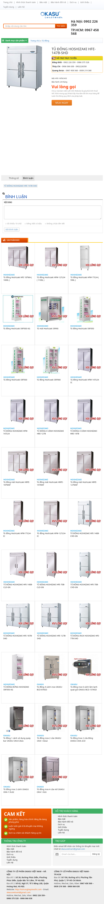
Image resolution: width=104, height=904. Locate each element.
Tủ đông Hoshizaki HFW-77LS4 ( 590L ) (84, 278)
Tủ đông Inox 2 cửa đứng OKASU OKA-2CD (81, 739)
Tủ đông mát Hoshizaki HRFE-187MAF (16, 483)
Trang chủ (7, 2)
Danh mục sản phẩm (15, 40)
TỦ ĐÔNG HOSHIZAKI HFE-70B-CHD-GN (84, 586)
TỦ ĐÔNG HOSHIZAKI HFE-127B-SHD (51, 637)
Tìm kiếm (61, 26)
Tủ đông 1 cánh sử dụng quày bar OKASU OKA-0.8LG (16, 739)
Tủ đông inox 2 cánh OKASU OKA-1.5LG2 (16, 790)
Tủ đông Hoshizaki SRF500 (15, 379)
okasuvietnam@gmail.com (73, 849)
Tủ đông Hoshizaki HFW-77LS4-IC (17, 534)
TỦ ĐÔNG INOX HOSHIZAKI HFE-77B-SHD (85, 637)
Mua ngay (61, 102)
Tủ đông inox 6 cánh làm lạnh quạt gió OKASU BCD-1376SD (83, 688)
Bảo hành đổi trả (58, 2)
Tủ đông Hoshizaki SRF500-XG (16, 328)
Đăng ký (96, 854)
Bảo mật (43, 2)
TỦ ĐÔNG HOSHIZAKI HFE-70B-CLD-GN (51, 586)
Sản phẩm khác (13, 240)
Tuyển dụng (8, 7)
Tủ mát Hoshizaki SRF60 (47, 328)
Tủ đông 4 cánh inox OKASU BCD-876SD (49, 688)
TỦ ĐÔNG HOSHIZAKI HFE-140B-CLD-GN (17, 586)
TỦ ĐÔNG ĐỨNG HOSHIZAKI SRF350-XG (16, 688)
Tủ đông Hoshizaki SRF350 (82, 328)
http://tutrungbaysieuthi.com (28, 889)
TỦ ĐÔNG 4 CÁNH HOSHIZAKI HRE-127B (50, 432)
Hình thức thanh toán (26, 2)
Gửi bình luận (12, 229)
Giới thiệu (84, 2)
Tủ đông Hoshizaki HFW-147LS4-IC (84, 381)
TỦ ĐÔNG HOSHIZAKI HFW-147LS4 (15, 432)
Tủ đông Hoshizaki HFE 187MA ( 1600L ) (17, 278)
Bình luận (28, 178)
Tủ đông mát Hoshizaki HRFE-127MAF (83, 483)
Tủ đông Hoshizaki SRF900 (49, 379)
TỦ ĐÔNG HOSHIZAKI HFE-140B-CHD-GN (84, 534)
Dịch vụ (73, 2)
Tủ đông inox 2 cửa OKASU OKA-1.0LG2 (49, 739)
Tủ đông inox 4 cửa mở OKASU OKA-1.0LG (50, 790)
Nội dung (8, 202)
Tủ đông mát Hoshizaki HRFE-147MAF (50, 483)
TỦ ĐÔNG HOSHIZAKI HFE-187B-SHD (17, 637)
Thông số (14, 178)
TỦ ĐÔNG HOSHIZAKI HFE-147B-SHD (20, 186)
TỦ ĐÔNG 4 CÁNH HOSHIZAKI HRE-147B (83, 432)
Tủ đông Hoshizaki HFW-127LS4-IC (51, 534)
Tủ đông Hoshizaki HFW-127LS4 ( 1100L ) (51, 278)
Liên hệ (21, 7)
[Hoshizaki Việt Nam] (52, 15)
